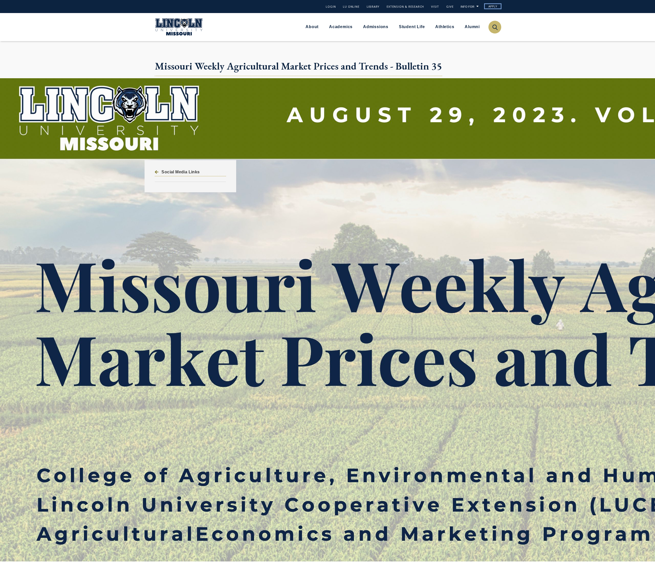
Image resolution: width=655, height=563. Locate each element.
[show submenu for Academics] (355, 26)
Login (331, 6)
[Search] (494, 27)
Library (373, 6)
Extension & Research (405, 6)
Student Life (412, 27)
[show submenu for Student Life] (427, 26)
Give (449, 6)
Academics (341, 27)
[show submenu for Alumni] (482, 26)
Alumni (472, 27)
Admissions (375, 27)
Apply (492, 6)
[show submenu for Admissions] (391, 26)
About (312, 27)
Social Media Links (180, 172)
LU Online (351, 6)
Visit (435, 6)
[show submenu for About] (321, 26)
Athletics (444, 27)
